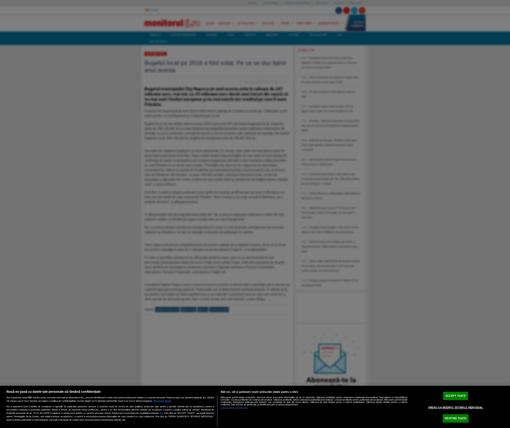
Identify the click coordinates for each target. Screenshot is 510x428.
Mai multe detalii (162, 401)
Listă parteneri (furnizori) (234, 408)
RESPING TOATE (455, 418)
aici (161, 413)
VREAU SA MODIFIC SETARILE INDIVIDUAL (455, 407)
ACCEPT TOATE (455, 395)
